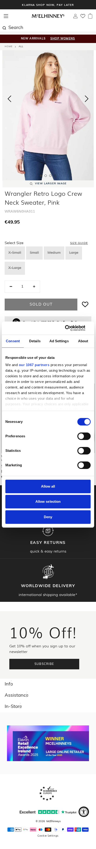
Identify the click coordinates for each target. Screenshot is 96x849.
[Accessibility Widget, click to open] (84, 811)
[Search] (4, 27)
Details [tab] (35, 341)
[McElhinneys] (48, 17)
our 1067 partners (34, 365)
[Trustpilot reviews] (48, 812)
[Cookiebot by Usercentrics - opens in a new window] (70, 328)
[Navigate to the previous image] (9, 97)
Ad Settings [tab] (59, 341)
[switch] (84, 436)
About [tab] (83, 341)
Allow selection (48, 501)
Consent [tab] (13, 341)
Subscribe (44, 664)
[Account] (75, 17)
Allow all (48, 486)
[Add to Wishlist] (85, 304)
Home (9, 46)
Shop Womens (62, 38)
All (21, 46)
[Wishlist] (82, 17)
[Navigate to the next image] (87, 99)
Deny (48, 517)
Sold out (41, 305)
